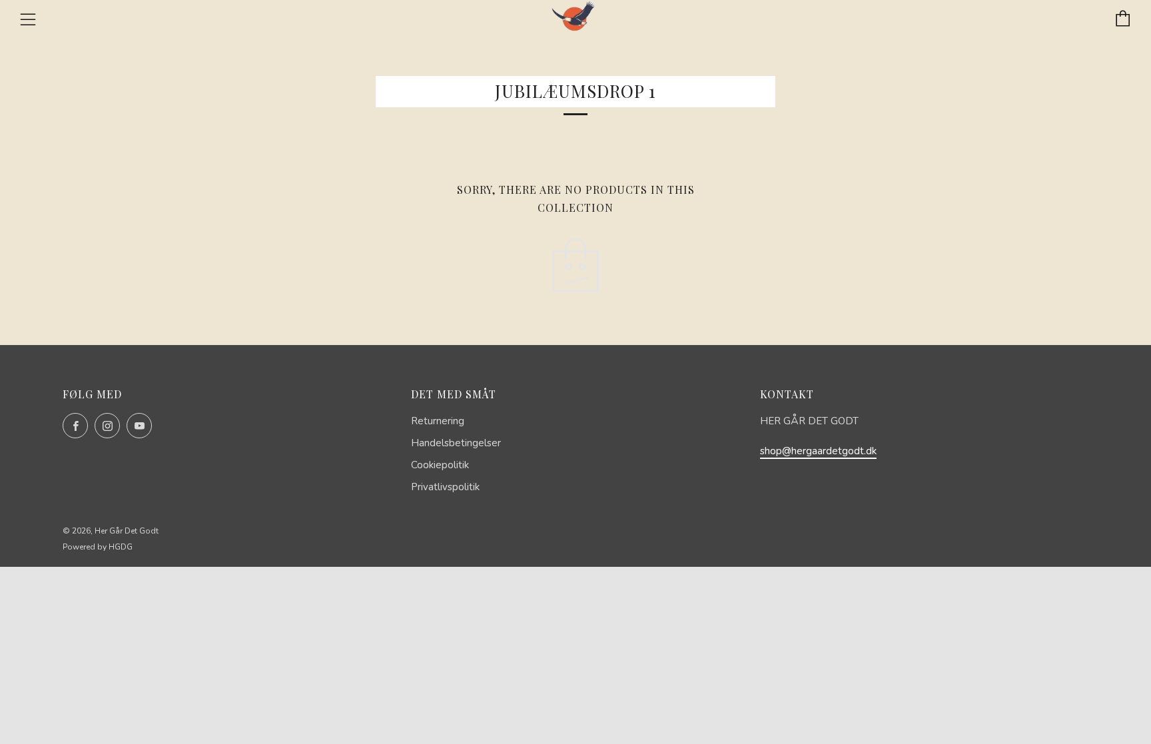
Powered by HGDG (98, 547)
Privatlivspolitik (445, 487)
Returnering (437, 421)
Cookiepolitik (440, 465)
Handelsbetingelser (456, 443)
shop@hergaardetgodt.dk (818, 451)
